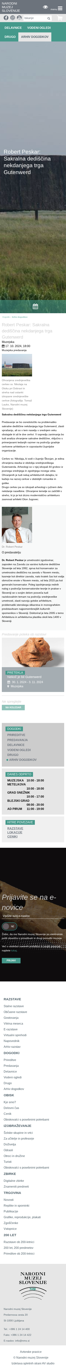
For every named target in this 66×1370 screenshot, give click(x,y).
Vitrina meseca (13, 1023)
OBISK (9, 1095)
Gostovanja (11, 1017)
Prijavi (11, 960)
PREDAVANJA (17, 740)
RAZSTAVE (15, 828)
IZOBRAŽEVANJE (17, 1126)
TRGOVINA (12, 1193)
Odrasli (8, 1150)
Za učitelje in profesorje (19, 1138)
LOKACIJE (14, 832)
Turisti (8, 1161)
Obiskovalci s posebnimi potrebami (26, 1119)
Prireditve (10, 1060)
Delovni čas (11, 1108)
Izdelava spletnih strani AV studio (33, 1363)
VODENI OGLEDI (39, 27)
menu (54, 9)
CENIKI (12, 836)
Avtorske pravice (31, 1351)
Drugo (8, 1083)
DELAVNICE (13, 27)
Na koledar (13, 707)
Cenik (7, 1113)
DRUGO (10, 36)
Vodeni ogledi (13, 1077)
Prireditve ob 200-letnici (19, 1253)
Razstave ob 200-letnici (19, 1242)
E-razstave (11, 1029)
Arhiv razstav (12, 1046)
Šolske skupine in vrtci (18, 1132)
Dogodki (6, 317)
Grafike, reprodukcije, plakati (22, 1217)
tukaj (14, 950)
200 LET (10, 1235)
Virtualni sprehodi (15, 1035)
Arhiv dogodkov (35, 36)
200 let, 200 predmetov (18, 1247)
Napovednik (11, 1040)
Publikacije (11, 1211)
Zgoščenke (11, 1223)
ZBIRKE (10, 1174)
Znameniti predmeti (16, 1186)
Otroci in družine (14, 1156)
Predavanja (11, 1065)
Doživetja (10, 1144)
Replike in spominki (16, 1205)
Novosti (9, 1199)
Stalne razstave (14, 1006)
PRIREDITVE (16, 735)
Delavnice (10, 1071)
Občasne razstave (15, 1012)
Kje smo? (10, 1102)
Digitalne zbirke (14, 1180)
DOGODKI (11, 1053)
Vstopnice (10, 1228)
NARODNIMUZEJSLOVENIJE (11, 7)
